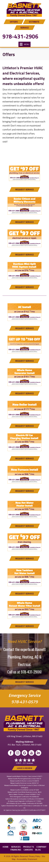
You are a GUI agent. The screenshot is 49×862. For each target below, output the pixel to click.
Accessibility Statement (27, 859)
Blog (38, 849)
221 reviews (28, 763)
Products (28, 846)
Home (6, 846)
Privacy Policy (34, 856)
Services (16, 846)
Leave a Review (24, 768)
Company (41, 846)
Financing (15, 849)
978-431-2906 (20, 36)
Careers (28, 849)
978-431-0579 (24, 702)
